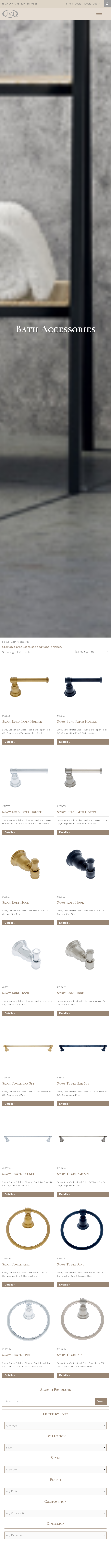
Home (5, 642)
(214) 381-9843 (29, 3)
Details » (9, 741)
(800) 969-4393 (10, 3)
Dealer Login (92, 3)
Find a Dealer (74, 3)
